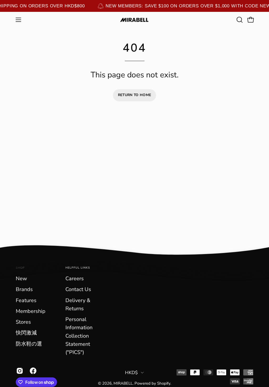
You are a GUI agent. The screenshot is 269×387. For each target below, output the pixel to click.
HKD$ (131, 372)
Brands (24, 289)
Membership (30, 311)
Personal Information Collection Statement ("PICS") (78, 336)
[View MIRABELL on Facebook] (32, 371)
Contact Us (78, 289)
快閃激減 (26, 332)
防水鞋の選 (29, 343)
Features (26, 300)
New (21, 278)
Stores (23, 322)
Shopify (163, 383)
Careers (74, 278)
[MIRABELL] (134, 19)
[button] (239, 19)
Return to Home (134, 94)
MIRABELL (123, 383)
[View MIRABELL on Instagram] (19, 371)
